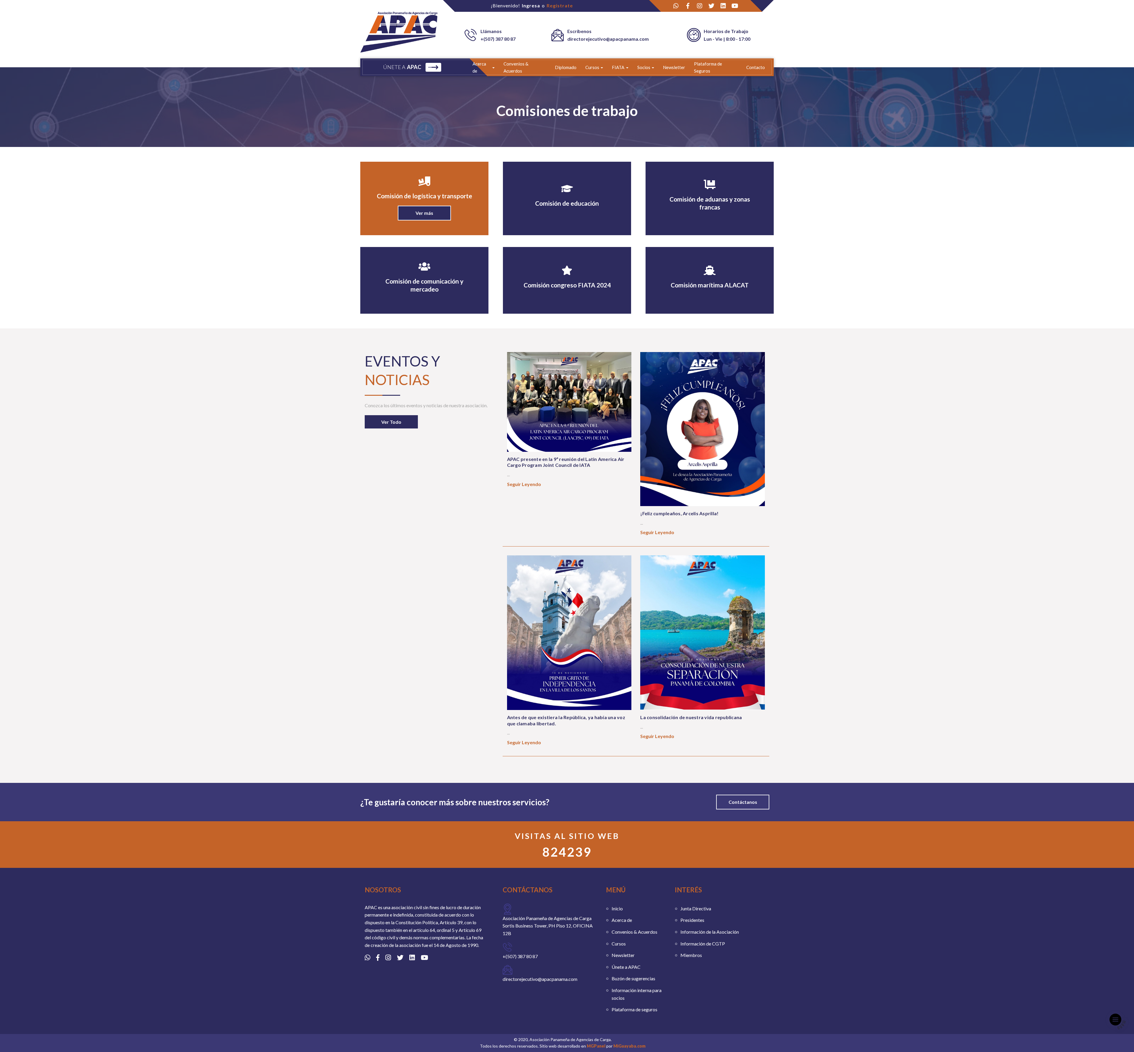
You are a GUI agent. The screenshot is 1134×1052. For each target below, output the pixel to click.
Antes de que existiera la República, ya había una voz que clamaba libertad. (566, 720)
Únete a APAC (626, 967)
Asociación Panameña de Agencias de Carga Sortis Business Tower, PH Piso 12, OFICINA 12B (548, 925)
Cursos (592, 67)
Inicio (617, 908)
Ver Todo (391, 422)
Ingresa (531, 5)
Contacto (755, 67)
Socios (643, 67)
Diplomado (565, 67)
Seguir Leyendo (524, 484)
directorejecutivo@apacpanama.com (608, 39)
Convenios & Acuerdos (516, 67)
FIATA (618, 67)
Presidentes (692, 920)
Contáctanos (743, 802)
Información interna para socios (637, 994)
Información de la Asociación (709, 932)
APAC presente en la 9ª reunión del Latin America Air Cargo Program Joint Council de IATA (566, 462)
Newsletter (674, 67)
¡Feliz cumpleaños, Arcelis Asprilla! (679, 513)
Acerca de (479, 67)
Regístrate (560, 5)
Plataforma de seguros (634, 1009)
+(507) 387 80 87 (498, 39)
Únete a (402, 67)
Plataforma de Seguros (708, 67)
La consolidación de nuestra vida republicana (691, 717)
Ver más (424, 213)
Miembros (691, 955)
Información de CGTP (702, 943)
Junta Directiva (695, 908)
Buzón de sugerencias (633, 978)
